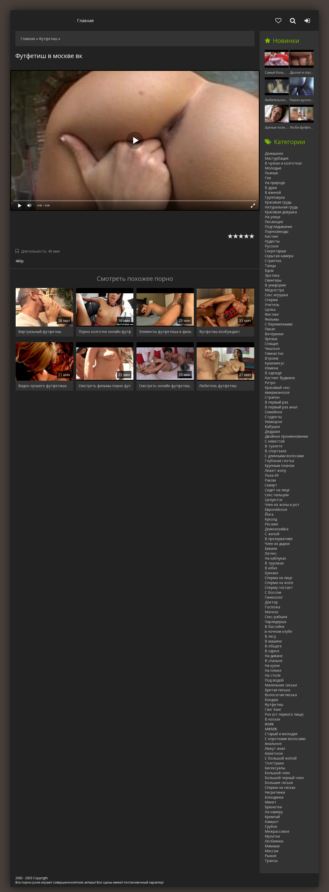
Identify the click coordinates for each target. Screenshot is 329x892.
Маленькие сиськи (281, 685)
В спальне (273, 660)
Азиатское (274, 753)
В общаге (273, 646)
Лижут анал (275, 748)
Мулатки (272, 836)
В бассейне (275, 626)
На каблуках (275, 558)
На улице (272, 216)
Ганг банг (273, 709)
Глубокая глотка (279, 460)
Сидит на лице (277, 489)
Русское (272, 246)
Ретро (270, 382)
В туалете (273, 446)
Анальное (273, 743)
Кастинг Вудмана (280, 377)
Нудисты (272, 241)
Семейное (273, 411)
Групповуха (275, 197)
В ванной (273, 192)
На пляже (273, 670)
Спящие (271, 343)
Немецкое (273, 421)
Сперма (271, 299)
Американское (277, 392)
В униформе (275, 285)
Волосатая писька (281, 694)
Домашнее (274, 153)
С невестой (275, 441)
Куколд (271, 519)
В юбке (271, 567)
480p (19, 260)
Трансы (271, 860)
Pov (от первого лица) (284, 714)
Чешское (272, 348)
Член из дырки (277, 543)
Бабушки (272, 426)
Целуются (273, 499)
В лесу (270, 636)
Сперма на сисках (280, 787)
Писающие (274, 221)
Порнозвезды (276, 231)
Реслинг (272, 524)
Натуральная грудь (281, 207)
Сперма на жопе (279, 582)
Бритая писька (277, 689)
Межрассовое (277, 831)
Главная (85, 20)
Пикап (270, 329)
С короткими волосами (285, 738)
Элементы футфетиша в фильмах (165, 331)
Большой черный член (284, 777)
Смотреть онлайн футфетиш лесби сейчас (165, 385)
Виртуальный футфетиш (39, 331)
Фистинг (272, 314)
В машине (273, 641)
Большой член (277, 772)
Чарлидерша (275, 621)
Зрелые (271, 338)
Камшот (272, 821)
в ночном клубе (278, 631)
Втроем (271, 358)
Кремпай (272, 816)
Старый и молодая (281, 733)
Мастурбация (276, 158)
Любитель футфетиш (217, 385)
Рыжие (271, 855)
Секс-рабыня (276, 616)
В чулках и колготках (283, 163)
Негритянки (275, 792)
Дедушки (272, 431)
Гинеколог (274, 597)
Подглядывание (278, 226)
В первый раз (276, 402)
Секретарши (275, 250)
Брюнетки (273, 806)
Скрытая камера (279, 255)
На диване (274, 655)
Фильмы (272, 319)
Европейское (276, 509)
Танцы (270, 265)
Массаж (272, 850)
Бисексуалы (275, 767)
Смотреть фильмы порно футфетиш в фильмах (105, 385)
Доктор (271, 602)
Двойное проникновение (286, 436)
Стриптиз (273, 260)
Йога (269, 514)
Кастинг (272, 236)
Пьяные (271, 172)
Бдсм (269, 270)
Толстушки (274, 763)
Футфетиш (274, 704)
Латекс (271, 553)
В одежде (273, 372)
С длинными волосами (284, 455)
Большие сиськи (279, 782)
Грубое (271, 826)
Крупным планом (279, 465)
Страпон (272, 397)
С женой (272, 533)
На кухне (272, 665)
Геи (268, 177)
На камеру (274, 811)
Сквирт (271, 485)
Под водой (274, 680)
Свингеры (273, 280)
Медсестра (274, 289)
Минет (270, 802)
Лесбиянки (274, 841)
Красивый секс (277, 387)
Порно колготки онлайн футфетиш (105, 331)
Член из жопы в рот (282, 504)
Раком (270, 480)
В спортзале (276, 450)
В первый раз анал (281, 407)
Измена (271, 368)
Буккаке (271, 572)
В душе (271, 187)
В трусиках (274, 563)
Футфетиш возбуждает (219, 331)
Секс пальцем (277, 494)
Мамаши (272, 845)
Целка (270, 309)
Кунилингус (274, 363)
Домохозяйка (276, 528)
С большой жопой (281, 758)
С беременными (279, 324)
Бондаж (271, 699)
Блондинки (274, 797)
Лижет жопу (275, 470)
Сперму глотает (279, 587)
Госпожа (272, 607)
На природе (275, 182)
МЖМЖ (271, 728)
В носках (272, 719)
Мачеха (271, 611)
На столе (273, 675)
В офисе (272, 650)
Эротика (272, 275)
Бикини (271, 548)
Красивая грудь (278, 202)
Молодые (273, 168)
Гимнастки (274, 353)
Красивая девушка (281, 211)
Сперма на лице (278, 577)
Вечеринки (274, 333)
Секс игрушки (276, 294)
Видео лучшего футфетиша (42, 385)
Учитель (272, 304)
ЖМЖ (269, 724)
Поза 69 (272, 475)
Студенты (273, 416)
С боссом (273, 592)
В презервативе (279, 538)
